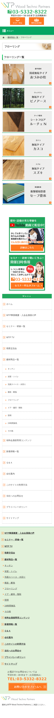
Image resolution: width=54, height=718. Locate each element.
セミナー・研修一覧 (15, 326)
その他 (10, 431)
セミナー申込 (17, 21)
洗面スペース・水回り (17, 384)
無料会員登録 (36, 21)
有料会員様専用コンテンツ (19, 440)
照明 (9, 415)
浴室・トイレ (13, 377)
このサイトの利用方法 (16, 485)
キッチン (11, 369)
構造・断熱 (12, 392)
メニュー (27, 31)
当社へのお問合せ (14, 496)
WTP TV (10, 337)
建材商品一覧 (12, 359)
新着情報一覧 (12, 451)
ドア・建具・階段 (15, 408)
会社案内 (10, 473)
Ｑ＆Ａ (9, 462)
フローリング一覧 (14, 57)
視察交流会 (11, 348)
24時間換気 (12, 423)
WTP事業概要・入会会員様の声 (21, 315)
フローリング (13, 400)
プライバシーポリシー (16, 507)
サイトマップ (12, 518)
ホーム (9, 304)
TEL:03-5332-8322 (27, 13)
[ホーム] (3, 37)
